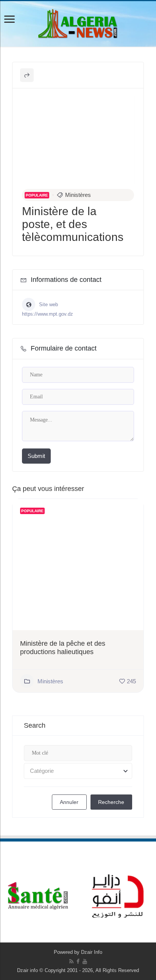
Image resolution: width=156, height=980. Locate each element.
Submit (36, 456)
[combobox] (78, 771)
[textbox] (78, 771)
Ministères (78, 195)
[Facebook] (78, 961)
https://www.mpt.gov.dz (47, 314)
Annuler (69, 802)
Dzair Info (91, 952)
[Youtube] (85, 961)
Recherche (111, 802)
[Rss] (71, 961)
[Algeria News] (78, 22)
